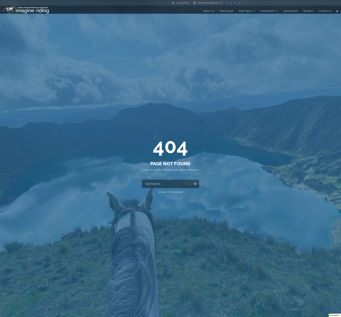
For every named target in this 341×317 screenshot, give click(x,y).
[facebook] (226, 3)
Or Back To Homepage (170, 192)
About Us (208, 10)
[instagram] (244, 3)
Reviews (308, 10)
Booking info (290, 10)
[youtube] (240, 3)
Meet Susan (227, 10)
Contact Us (325, 10)
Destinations (267, 10)
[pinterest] (235, 3)
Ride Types (245, 10)
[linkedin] (231, 3)
